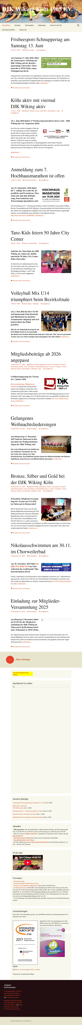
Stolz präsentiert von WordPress (21, 1021)
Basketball (42, 364)
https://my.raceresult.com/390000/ (22, 215)
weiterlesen (45, 83)
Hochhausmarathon (8, 30)
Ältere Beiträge (19, 659)
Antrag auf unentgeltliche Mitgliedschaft (26, 885)
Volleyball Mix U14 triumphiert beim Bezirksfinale (40, 296)
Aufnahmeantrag (19, 881)
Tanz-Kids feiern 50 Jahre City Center (40, 235)
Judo (25, 366)
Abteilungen (42, 25)
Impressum (23, 30)
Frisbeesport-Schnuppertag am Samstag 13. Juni (40, 42)
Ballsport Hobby (29, 111)
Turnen (64, 366)
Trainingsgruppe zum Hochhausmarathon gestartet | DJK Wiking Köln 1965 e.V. (13, 993)
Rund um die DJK (56, 25)
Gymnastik (43, 111)
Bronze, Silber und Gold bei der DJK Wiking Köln (38, 479)
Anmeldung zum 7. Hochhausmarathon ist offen (37, 172)
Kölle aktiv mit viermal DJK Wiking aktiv (33, 103)
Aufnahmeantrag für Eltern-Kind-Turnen (26, 883)
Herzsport (63, 364)
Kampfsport (31, 366)
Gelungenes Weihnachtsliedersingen (33, 421)
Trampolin (58, 366)
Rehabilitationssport (42, 366)
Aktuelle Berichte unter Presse (24, 840)
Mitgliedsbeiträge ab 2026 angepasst (36, 356)
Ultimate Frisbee (29, 50)
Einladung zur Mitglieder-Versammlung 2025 (35, 603)
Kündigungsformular (20, 887)
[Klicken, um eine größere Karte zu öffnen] (26, 969)
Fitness (36, 111)
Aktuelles (18, 25)
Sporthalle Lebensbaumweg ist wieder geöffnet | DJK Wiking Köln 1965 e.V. (13, 1002)
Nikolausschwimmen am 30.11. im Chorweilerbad (41, 548)
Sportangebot (29, 25)
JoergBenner (42, 50)
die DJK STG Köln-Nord (25, 565)
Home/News (6, 25)
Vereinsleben (51, 111)
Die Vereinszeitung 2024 (22, 838)
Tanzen (26, 243)
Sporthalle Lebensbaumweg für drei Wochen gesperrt (13, 1007)
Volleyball (35, 304)
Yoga (58, 111)
